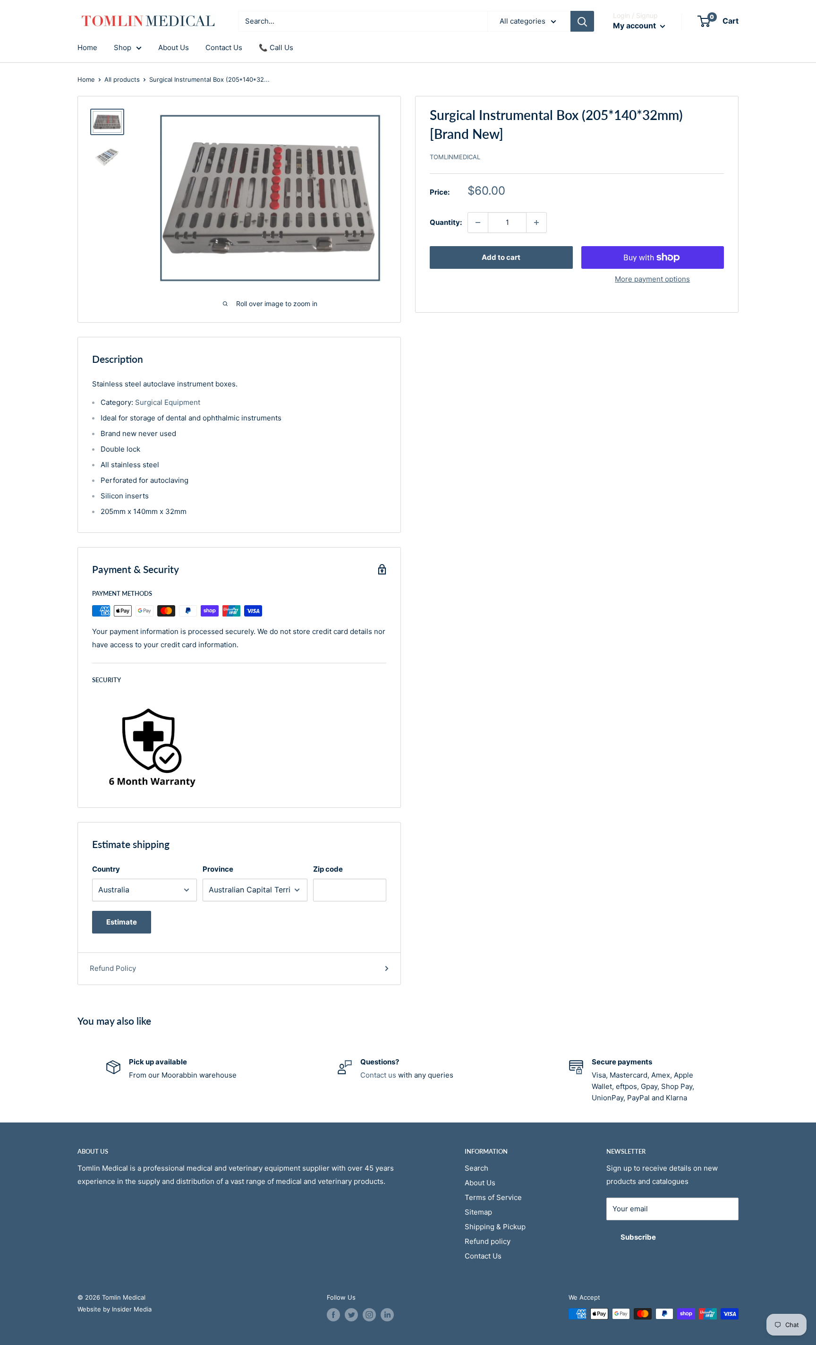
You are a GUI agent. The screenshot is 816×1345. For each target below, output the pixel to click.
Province (218, 869)
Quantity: (446, 222)
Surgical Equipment (167, 402)
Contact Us (223, 47)
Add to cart (501, 257)
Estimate (121, 921)
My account (635, 25)
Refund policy (487, 1241)
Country (106, 869)
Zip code (328, 869)
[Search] (582, 21)
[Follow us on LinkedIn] (387, 1314)
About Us (173, 47)
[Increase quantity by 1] (536, 222)
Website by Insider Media (114, 1309)
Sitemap (478, 1212)
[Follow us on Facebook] (333, 1314)
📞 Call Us (276, 47)
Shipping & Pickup (495, 1226)
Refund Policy (113, 968)
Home (87, 47)
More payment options (652, 278)
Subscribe (638, 1237)
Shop (122, 47)
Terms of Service (493, 1197)
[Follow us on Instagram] (369, 1314)
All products (122, 79)
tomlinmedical (455, 157)
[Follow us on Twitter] (351, 1314)
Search (476, 1168)
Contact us (378, 1075)
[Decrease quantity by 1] (478, 222)
